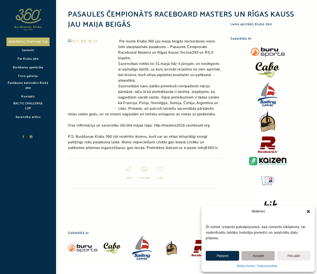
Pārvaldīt (293, 256)
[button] (308, 211)
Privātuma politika (267, 266)
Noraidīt (258, 256)
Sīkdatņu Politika (246, 266)
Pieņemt (222, 256)
